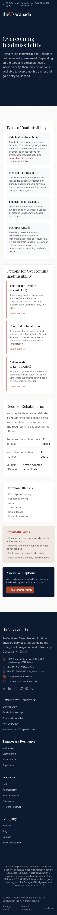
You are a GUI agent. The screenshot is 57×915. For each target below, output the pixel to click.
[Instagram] (15, 688)
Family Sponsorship (13, 712)
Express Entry (10, 706)
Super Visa (8, 765)
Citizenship (8, 801)
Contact (7, 837)
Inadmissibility (10, 789)
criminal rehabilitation (20, 158)
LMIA (5, 784)
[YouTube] (26, 688)
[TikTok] (32, 688)
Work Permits (9, 759)
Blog (5, 831)
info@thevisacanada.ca (20, 676)
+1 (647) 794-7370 (13, 4)
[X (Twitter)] (21, 688)
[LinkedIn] (9, 688)
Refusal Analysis (11, 795)
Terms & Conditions (26, 908)
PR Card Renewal (12, 806)
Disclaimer (49, 908)
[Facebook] (4, 688)
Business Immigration (13, 718)
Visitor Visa (8, 748)
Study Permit (9, 753)
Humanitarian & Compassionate (19, 729)
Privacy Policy (6, 908)
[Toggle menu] (51, 14)
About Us (7, 825)
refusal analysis (17, 245)
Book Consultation (20, 590)
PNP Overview (10, 723)
